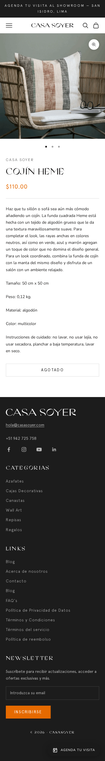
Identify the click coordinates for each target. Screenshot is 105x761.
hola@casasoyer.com (25, 425)
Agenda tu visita (78, 750)
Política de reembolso (28, 639)
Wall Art (14, 510)
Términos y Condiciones (30, 620)
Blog (10, 561)
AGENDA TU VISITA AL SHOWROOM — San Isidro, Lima (53, 8)
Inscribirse (28, 712)
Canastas (15, 500)
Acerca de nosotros (27, 571)
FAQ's (12, 600)
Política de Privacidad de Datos (38, 610)
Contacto (16, 581)
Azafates (15, 481)
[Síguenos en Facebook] (9, 449)
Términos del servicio (28, 629)
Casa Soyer (20, 160)
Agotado (52, 370)
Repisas (13, 519)
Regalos (14, 529)
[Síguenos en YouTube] (39, 449)
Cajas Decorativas (24, 490)
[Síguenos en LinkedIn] (54, 449)
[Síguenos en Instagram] (24, 449)
